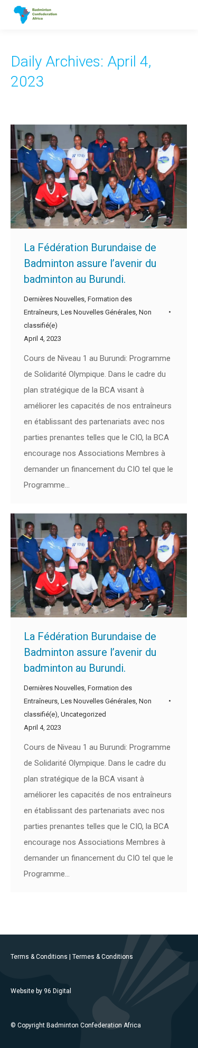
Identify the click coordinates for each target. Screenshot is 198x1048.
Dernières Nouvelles (54, 299)
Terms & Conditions (39, 956)
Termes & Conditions (102, 956)
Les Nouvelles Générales (98, 312)
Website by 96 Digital (41, 991)
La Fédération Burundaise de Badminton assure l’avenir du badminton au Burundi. (90, 263)
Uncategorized (83, 714)
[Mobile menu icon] (181, 14)
